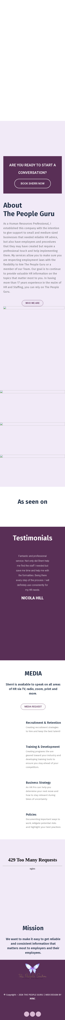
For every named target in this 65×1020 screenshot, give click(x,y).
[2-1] (32, 438)
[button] (32, 303)
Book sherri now (32, 183)
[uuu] (32, 471)
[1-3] (32, 406)
